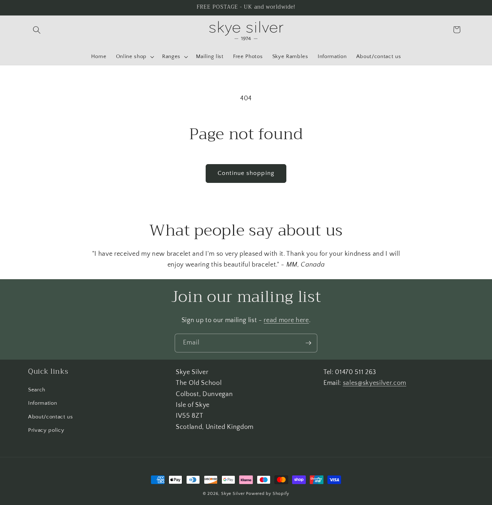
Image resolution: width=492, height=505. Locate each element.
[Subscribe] (308, 343)
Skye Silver (233, 493)
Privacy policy (46, 430)
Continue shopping (246, 173)
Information (42, 403)
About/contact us (50, 417)
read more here (286, 320)
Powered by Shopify (267, 493)
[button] (36, 29)
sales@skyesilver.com (374, 383)
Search (36, 389)
